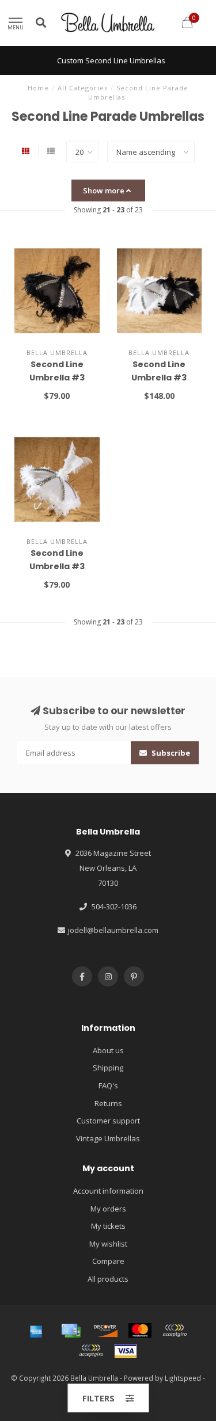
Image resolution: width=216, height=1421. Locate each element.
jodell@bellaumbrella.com (113, 930)
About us (108, 1050)
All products (108, 1279)
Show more (104, 190)
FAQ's (108, 1085)
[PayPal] (174, 1330)
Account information (108, 1191)
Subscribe (170, 753)
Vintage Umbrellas (108, 1138)
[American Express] (36, 1330)
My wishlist (108, 1244)
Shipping (108, 1067)
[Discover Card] (105, 1330)
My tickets (108, 1226)
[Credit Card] (70, 1330)
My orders (108, 1208)
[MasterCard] (140, 1330)
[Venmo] (91, 1350)
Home (38, 87)
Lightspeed (183, 1377)
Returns (108, 1103)
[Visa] (125, 1350)
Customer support (108, 1120)
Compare (108, 1261)
